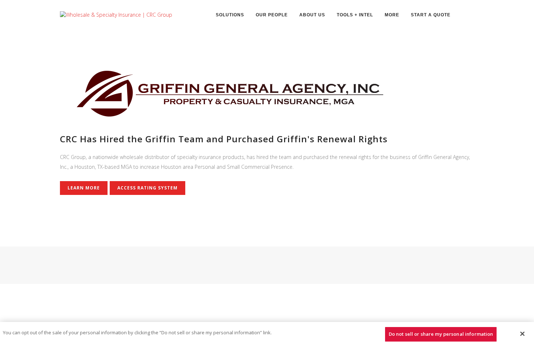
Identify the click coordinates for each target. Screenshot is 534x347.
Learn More (84, 188)
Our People (272, 14)
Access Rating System (147, 188)
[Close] (522, 334)
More (392, 14)
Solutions (230, 14)
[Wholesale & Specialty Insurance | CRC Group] (116, 14)
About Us (312, 14)
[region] (267, 334)
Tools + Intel (355, 14)
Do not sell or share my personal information (441, 334)
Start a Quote (430, 14)
